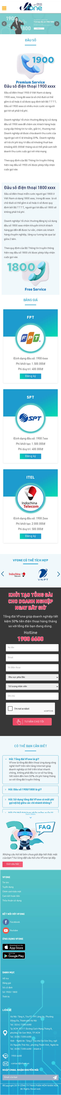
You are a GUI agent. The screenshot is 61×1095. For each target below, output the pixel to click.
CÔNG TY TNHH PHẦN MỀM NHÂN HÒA (39, 1086)
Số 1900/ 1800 (9, 992)
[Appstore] (13, 947)
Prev (4, 23)
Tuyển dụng (8, 887)
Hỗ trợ (5, 979)
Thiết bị (6, 997)
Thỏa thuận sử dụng (11, 901)
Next (56, 23)
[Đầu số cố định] (30, 23)
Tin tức (5, 883)
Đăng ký (30, 376)
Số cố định (7, 988)
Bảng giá (6, 983)
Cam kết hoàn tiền (11, 896)
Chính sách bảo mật (11, 892)
